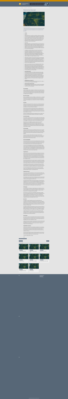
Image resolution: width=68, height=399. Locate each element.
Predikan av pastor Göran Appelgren (23, 238)
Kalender (37, 0)
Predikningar (32, 0)
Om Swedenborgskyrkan (21, 0)
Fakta (30, 0)
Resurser (35, 0)
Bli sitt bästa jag (32, 270)
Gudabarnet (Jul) (21, 269)
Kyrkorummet (25, 0)
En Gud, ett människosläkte (22, 251)
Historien (28, 0)
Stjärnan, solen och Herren (43, 251)
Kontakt (39, 0)
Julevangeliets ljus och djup (22, 270)
